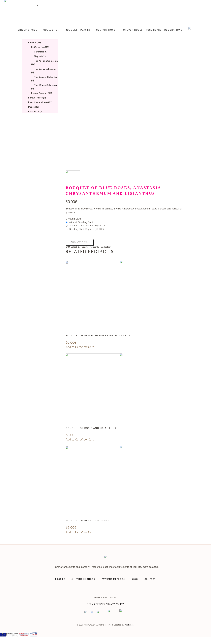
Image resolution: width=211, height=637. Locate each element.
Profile (60, 579)
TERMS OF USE (95, 604)
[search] (205, 10)
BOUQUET (71, 30)
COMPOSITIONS (106, 30)
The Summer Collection (46, 77)
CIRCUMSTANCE (27, 30)
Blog (134, 579)
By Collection (38, 47)
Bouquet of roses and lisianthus (91, 428)
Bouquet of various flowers (87, 520)
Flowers (32, 42)
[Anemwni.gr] (105, 558)
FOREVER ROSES (132, 30)
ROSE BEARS (153, 30)
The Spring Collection (45, 69)
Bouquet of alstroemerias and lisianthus (98, 335)
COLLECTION (51, 30)
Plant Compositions (38, 102)
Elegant (38, 56)
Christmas (39, 51)
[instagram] (102, 587)
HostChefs (129, 625)
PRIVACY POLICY (115, 604)
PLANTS (85, 30)
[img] (120, 297)
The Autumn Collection (46, 61)
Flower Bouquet (39, 93)
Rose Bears (33, 111)
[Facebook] (109, 587)
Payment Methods (113, 579)
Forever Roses (35, 97)
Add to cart (79, 242)
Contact (150, 579)
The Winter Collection (99, 247)
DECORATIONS (173, 30)
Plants (31, 107)
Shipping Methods (83, 579)
